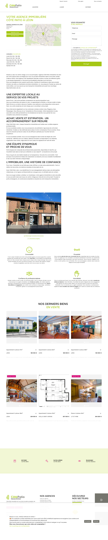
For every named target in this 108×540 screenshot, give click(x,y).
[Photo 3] (22, 342)
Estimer (88, 7)
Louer (62, 7)
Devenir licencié (63, 1)
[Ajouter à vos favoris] (36, 350)
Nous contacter (98, 1)
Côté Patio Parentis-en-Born (46, 501)
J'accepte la (85, 47)
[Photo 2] (53, 342)
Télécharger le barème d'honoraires (34, 236)
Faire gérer (80, 1)
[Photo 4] (23, 342)
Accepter (87, 521)
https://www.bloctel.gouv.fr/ (82, 59)
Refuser (96, 521)
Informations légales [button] (34, 238)
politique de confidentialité (88, 47)
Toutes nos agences (44, 498)
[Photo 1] (19, 342)
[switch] (71, 47)
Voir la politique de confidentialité (19, 526)
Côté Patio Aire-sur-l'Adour (45, 500)
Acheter (35, 7)
